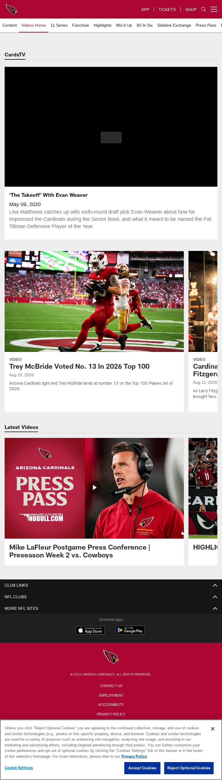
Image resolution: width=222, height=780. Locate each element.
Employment (111, 695)
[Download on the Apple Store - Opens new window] (90, 631)
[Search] (203, 9)
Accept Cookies (142, 768)
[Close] (212, 729)
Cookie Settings (19, 768)
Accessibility (111, 704)
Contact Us (111, 685)
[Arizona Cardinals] (111, 657)
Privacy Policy (111, 714)
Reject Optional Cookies (188, 768)
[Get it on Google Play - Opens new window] (130, 633)
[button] (111, 137)
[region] (111, 750)
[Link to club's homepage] (11, 7)
